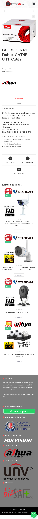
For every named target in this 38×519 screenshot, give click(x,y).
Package (16, 351)
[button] (33, 3)
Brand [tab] (19, 103)
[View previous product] (3, 11)
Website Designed (9, 394)
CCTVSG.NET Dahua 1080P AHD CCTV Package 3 (19, 355)
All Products (11, 69)
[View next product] (34, 11)
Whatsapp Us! (20, 411)
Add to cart (19, 231)
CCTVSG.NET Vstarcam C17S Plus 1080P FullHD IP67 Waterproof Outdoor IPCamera (19, 269)
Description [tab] (19, 99)
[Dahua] (9, 83)
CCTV (7, 71)
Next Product (29, 11)
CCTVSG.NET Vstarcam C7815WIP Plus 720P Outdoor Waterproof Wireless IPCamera (19, 224)
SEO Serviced (22, 394)
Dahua (11, 71)
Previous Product (9, 11)
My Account (14, 509)
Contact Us (24, 509)
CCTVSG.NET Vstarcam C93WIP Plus (19, 312)
